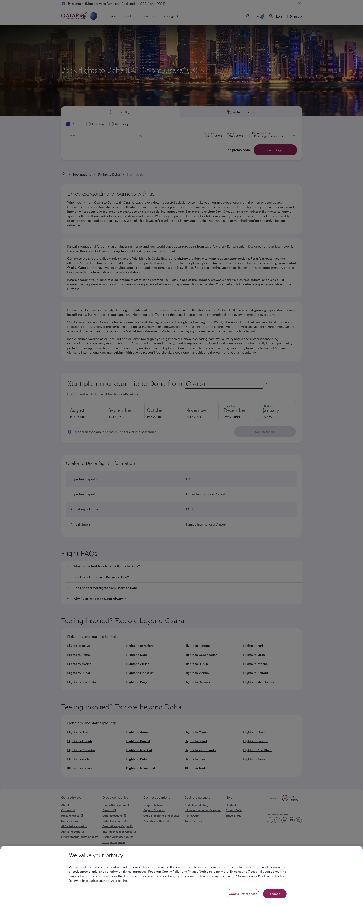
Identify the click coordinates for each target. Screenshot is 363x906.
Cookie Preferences (243, 893)
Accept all (275, 893)
